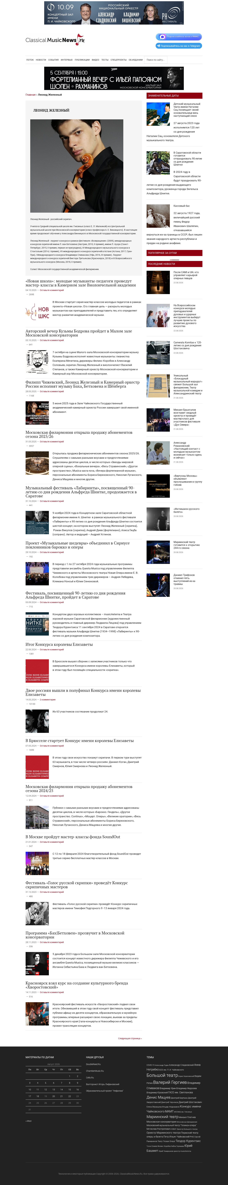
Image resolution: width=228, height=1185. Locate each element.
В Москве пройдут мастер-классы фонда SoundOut (73, 836)
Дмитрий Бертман (179, 1098)
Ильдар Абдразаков (170, 1107)
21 (61, 1096)
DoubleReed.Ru (93, 1064)
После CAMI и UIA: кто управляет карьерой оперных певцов (186, 275)
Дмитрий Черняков (169, 1102)
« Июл (28, 1121)
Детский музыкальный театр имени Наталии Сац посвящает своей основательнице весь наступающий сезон (187, 109)
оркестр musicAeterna (182, 1151)
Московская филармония (187, 1122)
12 (45, 1089)
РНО (192, 1137)
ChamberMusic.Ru (95, 1071)
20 (53, 1096)
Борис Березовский (186, 1076)
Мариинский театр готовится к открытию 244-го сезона (187, 545)
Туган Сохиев (152, 1146)
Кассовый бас (182, 205)
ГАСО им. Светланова (180, 1092)
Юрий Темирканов (166, 1151)
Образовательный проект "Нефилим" (104, 1091)
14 (61, 1089)
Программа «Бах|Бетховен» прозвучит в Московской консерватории (75, 935)
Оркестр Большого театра (187, 1129)
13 (53, 1089)
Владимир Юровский (157, 1092)
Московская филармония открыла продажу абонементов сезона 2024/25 (79, 788)
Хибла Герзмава (177, 1146)
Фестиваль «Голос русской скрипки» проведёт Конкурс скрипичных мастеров (77, 884)
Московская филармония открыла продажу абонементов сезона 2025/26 (79, 434)
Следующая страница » (130, 1038)
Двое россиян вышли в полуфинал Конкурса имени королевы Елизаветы (83, 692)
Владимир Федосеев (186, 1088)
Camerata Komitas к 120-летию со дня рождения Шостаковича (187, 345)
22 (69, 1096)
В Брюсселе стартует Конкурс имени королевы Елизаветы (80, 740)
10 (30, 1089)
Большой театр (162, 1075)
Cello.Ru (90, 1077)
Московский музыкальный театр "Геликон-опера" (172, 1125)
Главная (31, 94)
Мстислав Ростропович (158, 1129)
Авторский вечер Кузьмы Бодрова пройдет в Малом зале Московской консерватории (79, 333)
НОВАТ (173, 1129)
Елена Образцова (154, 1107)
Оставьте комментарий (52, 290)
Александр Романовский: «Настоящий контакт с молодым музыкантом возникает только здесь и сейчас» (188, 450)
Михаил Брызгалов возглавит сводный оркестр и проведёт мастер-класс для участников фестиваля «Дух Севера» (187, 417)
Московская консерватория (161, 1121)
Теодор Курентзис (188, 1141)
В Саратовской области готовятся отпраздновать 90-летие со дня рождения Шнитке (188, 158)
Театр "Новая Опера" (166, 1141)
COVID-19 (150, 1065)
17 (30, 1096)
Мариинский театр (162, 1117)
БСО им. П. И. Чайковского (171, 1070)
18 (37, 1096)
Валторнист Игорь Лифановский (102, 1084)
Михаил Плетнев (187, 1117)
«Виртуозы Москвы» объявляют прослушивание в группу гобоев (188, 480)
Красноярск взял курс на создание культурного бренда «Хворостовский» (77, 985)
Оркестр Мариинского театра (164, 1132)
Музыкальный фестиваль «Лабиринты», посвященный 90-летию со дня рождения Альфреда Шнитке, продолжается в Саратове (81, 491)
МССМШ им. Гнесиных (183, 1112)
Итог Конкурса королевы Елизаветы (59, 644)
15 (69, 1089)
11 (37, 1089)
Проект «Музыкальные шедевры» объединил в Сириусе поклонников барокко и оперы (78, 545)
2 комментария (48, 699)
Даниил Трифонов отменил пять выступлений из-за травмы (184, 580)
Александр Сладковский (181, 1065)
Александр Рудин (162, 1065)
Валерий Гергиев (170, 1082)
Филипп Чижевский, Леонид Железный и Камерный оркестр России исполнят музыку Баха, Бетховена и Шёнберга (83, 384)
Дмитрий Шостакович (190, 1102)
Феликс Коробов (164, 1146)
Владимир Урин (168, 1088)
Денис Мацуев (158, 1097)
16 (77, 1089)
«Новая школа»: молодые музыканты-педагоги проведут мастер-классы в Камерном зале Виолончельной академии (81, 283)
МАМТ (169, 1111)
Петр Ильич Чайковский (176, 1136)
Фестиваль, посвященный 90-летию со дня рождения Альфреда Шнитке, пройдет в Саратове (75, 595)
